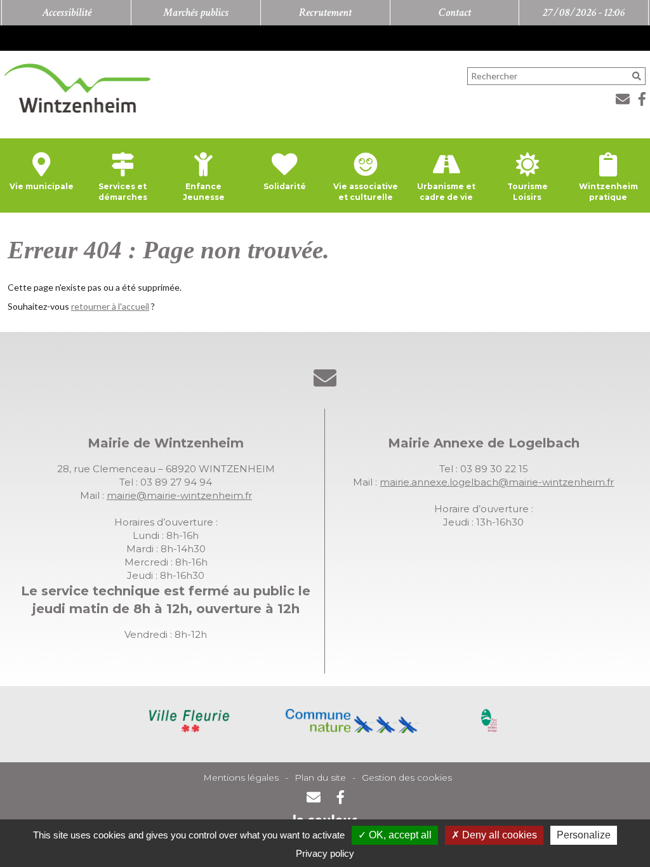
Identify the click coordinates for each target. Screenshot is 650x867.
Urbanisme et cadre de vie (446, 192)
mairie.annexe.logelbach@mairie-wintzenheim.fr (497, 482)
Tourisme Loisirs (527, 192)
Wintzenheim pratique (608, 192)
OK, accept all (399, 835)
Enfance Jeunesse (204, 192)
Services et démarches (122, 192)
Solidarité (284, 186)
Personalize (584, 835)
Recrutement (325, 12)
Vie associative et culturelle (365, 192)
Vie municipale (42, 186)
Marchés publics (196, 12)
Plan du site (320, 777)
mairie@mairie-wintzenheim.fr (179, 495)
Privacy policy (325, 853)
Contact (455, 12)
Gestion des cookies (407, 777)
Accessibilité (66, 12)
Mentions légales (241, 777)
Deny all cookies (498, 835)
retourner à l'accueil (110, 306)
